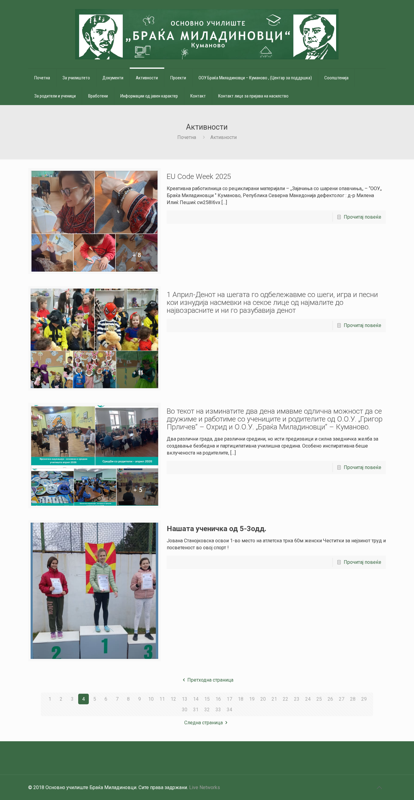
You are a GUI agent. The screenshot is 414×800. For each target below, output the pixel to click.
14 (196, 699)
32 (207, 709)
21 (274, 699)
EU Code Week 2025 (199, 176)
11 (162, 699)
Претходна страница (210, 680)
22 (285, 699)
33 (218, 709)
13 (184, 699)
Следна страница (203, 723)
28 (353, 699)
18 (240, 699)
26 (330, 699)
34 (229, 709)
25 (319, 699)
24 (308, 699)
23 (296, 699)
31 (196, 709)
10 (151, 699)
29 (364, 699)
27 (341, 699)
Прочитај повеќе (362, 217)
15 (207, 699)
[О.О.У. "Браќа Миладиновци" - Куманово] (207, 34)
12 (173, 699)
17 (229, 699)
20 (263, 699)
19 (252, 699)
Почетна (186, 137)
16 (218, 699)
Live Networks (204, 787)
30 (184, 709)
